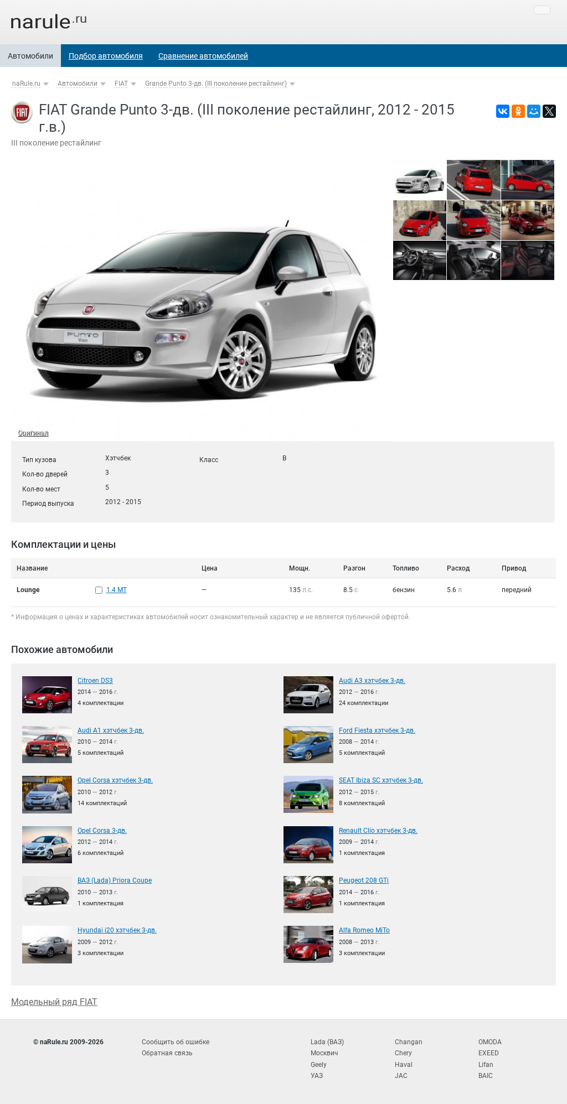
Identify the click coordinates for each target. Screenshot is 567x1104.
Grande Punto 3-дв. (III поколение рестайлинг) (216, 83)
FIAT (121, 83)
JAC (401, 1076)
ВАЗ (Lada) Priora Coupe (115, 880)
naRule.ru (26, 83)
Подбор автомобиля (106, 55)
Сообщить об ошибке (175, 1042)
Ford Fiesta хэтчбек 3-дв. (377, 730)
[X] (549, 111)
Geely (319, 1065)
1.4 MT (116, 590)
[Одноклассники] (518, 111)
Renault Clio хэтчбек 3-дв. (378, 831)
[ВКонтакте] (502, 111)
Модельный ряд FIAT (54, 1002)
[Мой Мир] (533, 111)
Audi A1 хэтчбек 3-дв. (111, 730)
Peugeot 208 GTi (364, 880)
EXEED (488, 1053)
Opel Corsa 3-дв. (102, 831)
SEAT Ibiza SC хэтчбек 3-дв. (381, 780)
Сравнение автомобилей (203, 55)
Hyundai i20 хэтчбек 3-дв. (117, 930)
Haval (404, 1065)
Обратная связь (167, 1053)
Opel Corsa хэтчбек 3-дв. (115, 780)
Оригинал (33, 433)
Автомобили (30, 55)
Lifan (485, 1065)
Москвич (324, 1053)
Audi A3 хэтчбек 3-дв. (372, 681)
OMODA (490, 1042)
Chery (403, 1053)
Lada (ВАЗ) (327, 1042)
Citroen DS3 (95, 681)
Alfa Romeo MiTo (364, 930)
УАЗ (317, 1076)
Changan (408, 1042)
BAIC (485, 1076)
